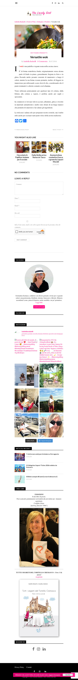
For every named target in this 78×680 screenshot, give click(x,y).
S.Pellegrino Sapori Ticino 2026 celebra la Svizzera (41, 466)
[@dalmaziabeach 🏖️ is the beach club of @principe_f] (26, 425)
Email (17, 206)
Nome (17, 198)
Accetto (68, 675)
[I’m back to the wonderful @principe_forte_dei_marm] (51, 425)
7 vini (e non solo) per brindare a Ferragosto (42, 454)
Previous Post (22, 129)
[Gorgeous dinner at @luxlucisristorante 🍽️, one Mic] (51, 400)
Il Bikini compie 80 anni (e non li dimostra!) (41, 477)
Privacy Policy (19, 667)
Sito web (17, 213)
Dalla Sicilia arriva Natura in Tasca (39, 156)
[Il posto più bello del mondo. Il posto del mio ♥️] (26, 351)
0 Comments (42, 61)
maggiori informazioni (54, 675)
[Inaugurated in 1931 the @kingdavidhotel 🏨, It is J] (51, 351)
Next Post (57, 129)
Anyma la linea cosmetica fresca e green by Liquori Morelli (56, 158)
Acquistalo (39, 577)
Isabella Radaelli (20, 22)
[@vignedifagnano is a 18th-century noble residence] (26, 400)
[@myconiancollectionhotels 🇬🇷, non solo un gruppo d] (26, 376)
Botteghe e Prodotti (43, 22)
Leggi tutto (39, 302)
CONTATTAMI (39, 307)
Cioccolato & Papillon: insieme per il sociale (22, 157)
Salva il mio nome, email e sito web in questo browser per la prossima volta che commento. (37, 226)
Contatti (28, 667)
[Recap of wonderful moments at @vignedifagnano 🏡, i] (51, 376)
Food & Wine (31, 22)
